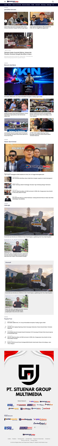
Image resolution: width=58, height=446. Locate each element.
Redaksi (14, 438)
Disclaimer (47, 438)
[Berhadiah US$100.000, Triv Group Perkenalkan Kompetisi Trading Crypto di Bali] (29, 81)
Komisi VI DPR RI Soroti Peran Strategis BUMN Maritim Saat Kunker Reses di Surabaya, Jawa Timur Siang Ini (41, 115)
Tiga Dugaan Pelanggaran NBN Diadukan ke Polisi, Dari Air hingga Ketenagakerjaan (14, 27)
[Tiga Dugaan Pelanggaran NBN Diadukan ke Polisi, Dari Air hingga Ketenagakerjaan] (16, 18)
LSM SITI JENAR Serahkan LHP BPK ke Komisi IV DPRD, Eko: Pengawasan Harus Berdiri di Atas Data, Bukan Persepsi (32, 192)
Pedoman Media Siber (38, 438)
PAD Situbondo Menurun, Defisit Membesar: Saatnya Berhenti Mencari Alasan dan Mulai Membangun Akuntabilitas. (32, 198)
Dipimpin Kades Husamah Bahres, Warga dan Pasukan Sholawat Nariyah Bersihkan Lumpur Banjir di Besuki (17, 54)
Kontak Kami (29, 438)
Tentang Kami (21, 438)
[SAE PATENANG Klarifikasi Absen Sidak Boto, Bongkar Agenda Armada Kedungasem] (42, 18)
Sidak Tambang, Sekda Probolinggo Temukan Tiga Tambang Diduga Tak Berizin (31, 184)
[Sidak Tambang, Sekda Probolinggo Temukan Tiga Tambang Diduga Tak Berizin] (7, 185)
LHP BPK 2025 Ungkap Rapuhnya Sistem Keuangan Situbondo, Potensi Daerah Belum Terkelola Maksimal (40, 134)
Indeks (9, 438)
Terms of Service (25, 440)
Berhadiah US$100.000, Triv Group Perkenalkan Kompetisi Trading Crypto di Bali (23, 96)
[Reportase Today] (13, 1)
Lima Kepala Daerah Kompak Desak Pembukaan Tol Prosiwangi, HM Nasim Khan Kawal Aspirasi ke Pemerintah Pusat (16, 134)
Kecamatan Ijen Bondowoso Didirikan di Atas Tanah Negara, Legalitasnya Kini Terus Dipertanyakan (27, 236)
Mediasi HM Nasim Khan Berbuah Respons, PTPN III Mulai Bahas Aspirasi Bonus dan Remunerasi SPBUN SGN (16, 115)
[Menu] (5, 1)
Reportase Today (28, 442)
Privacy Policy (34, 440)
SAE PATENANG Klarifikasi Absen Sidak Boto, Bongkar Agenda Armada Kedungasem (40, 27)
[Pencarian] (53, 1)
